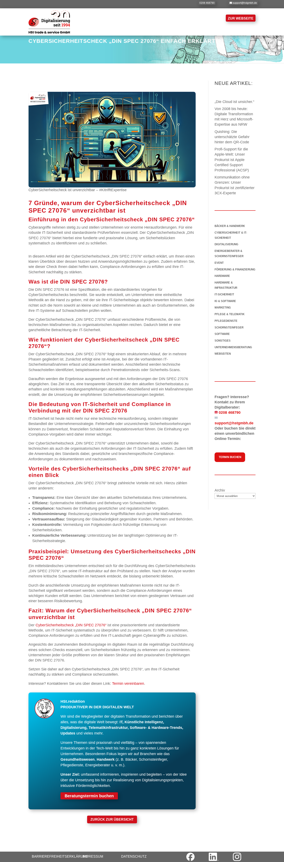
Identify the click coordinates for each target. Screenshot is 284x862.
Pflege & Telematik (229, 314)
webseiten (223, 353)
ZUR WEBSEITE (240, 18)
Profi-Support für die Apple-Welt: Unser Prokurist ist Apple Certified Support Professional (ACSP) (232, 159)
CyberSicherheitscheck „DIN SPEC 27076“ (71, 625)
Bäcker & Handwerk (230, 226)
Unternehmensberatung (233, 347)
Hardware (222, 275)
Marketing (223, 307)
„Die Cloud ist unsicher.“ (234, 102)
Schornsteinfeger (229, 327)
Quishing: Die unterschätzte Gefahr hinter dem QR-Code (232, 137)
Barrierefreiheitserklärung (60, 856)
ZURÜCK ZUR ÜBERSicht (112, 819)
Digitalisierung (226, 244)
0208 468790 (207, 2)
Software (222, 334)
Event (219, 262)
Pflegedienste (226, 320)
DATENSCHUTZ (134, 856)
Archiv (220, 490)
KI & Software (225, 301)
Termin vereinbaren (128, 683)
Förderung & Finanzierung (235, 269)
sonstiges (223, 340)
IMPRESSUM (93, 856)
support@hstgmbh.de (245, 2)
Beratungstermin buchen (89, 796)
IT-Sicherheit (224, 294)
